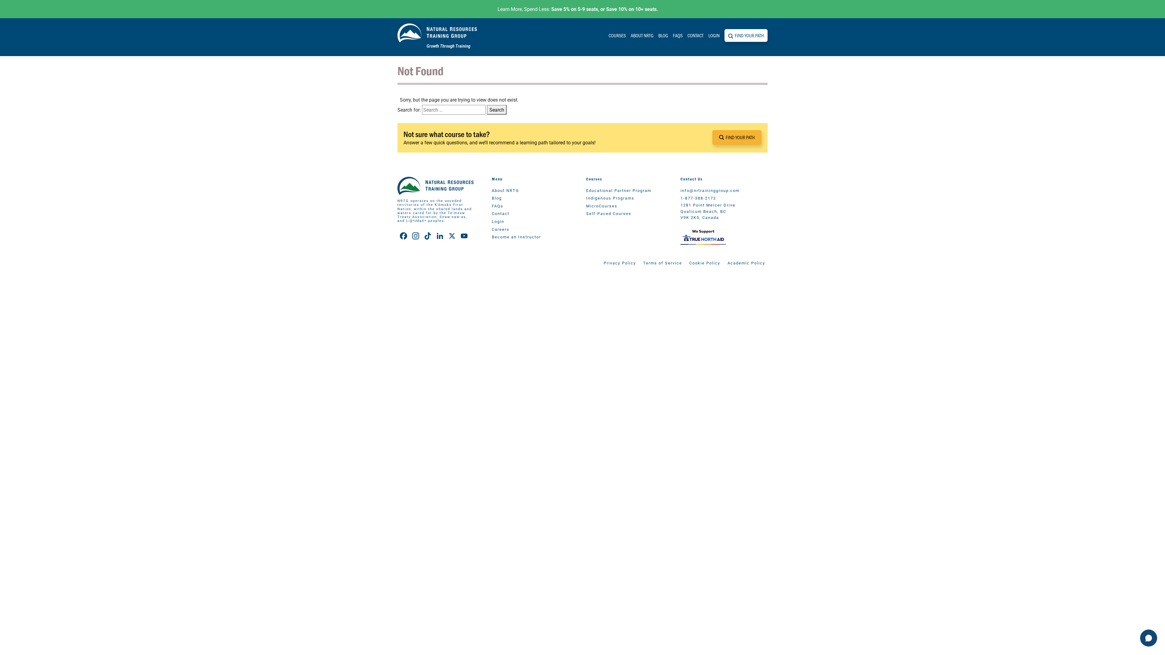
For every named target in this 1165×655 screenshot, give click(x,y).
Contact (695, 35)
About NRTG (642, 35)
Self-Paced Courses (608, 213)
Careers (500, 229)
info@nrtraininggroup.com (710, 190)
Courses (617, 35)
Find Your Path (749, 35)
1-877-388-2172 (698, 197)
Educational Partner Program (618, 190)
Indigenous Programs (610, 197)
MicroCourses (601, 205)
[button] (736, 137)
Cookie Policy (704, 262)
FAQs (678, 35)
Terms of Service (662, 262)
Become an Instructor (516, 236)
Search (496, 109)
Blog (663, 35)
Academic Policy (746, 262)
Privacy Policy (620, 262)
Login (714, 35)
